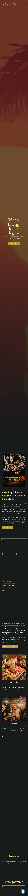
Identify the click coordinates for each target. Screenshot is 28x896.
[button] (14, 243)
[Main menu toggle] (24, 3)
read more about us (10, 646)
